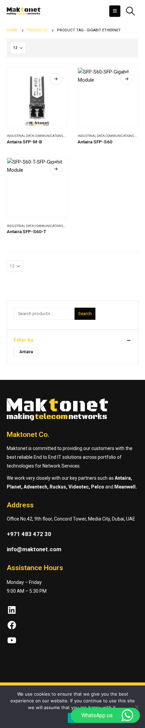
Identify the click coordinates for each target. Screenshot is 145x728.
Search (85, 313)
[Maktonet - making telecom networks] (23, 11)
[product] (37, 98)
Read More (56, 79)
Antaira (26, 351)
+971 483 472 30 (29, 534)
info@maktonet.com (34, 549)
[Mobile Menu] (114, 11)
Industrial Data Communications (35, 136)
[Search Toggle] (130, 11)
